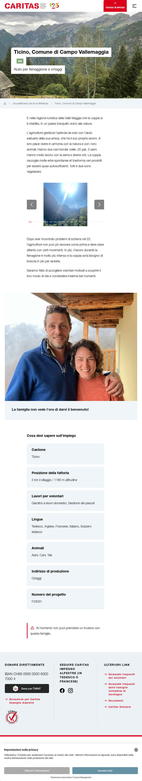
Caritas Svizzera (120, 707)
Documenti (116, 701)
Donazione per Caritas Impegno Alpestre (24, 701)
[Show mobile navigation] (134, 6)
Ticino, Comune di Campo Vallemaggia (75, 103)
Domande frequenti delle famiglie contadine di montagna (122, 689)
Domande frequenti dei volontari (122, 676)
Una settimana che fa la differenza (30, 103)
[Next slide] (99, 204)
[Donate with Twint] (27, 688)
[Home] (4, 103)
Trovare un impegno (115, 7)
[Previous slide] (32, 204)
